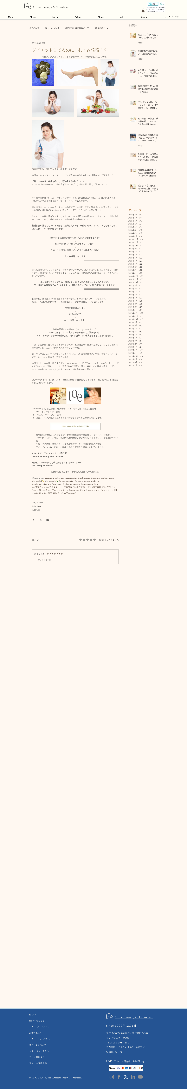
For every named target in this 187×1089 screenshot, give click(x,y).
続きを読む (100, 28)
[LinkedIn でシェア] (47, 519)
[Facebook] (119, 1077)
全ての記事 (34, 28)
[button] (143, 10)
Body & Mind (52, 28)
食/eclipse (36, 506)
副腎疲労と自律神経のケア (77, 28)
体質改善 (36, 510)
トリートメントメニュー (40, 1027)
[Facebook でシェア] (33, 519)
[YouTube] (140, 1077)
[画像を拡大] (43, 72)
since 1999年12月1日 (121, 1025)
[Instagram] (112, 1077)
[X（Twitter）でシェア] (40, 519)
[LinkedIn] (133, 1077)
